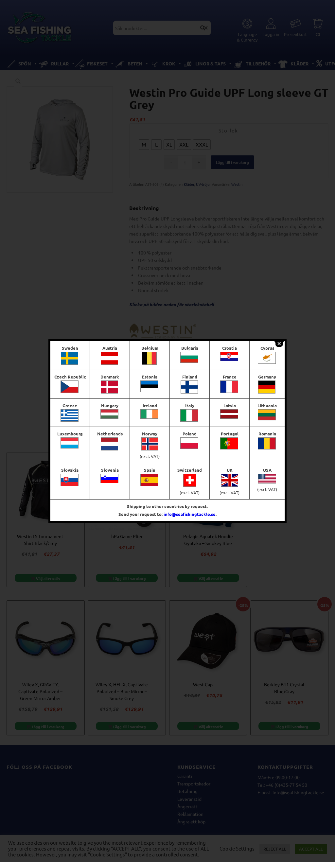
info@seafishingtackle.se (190, 514)
